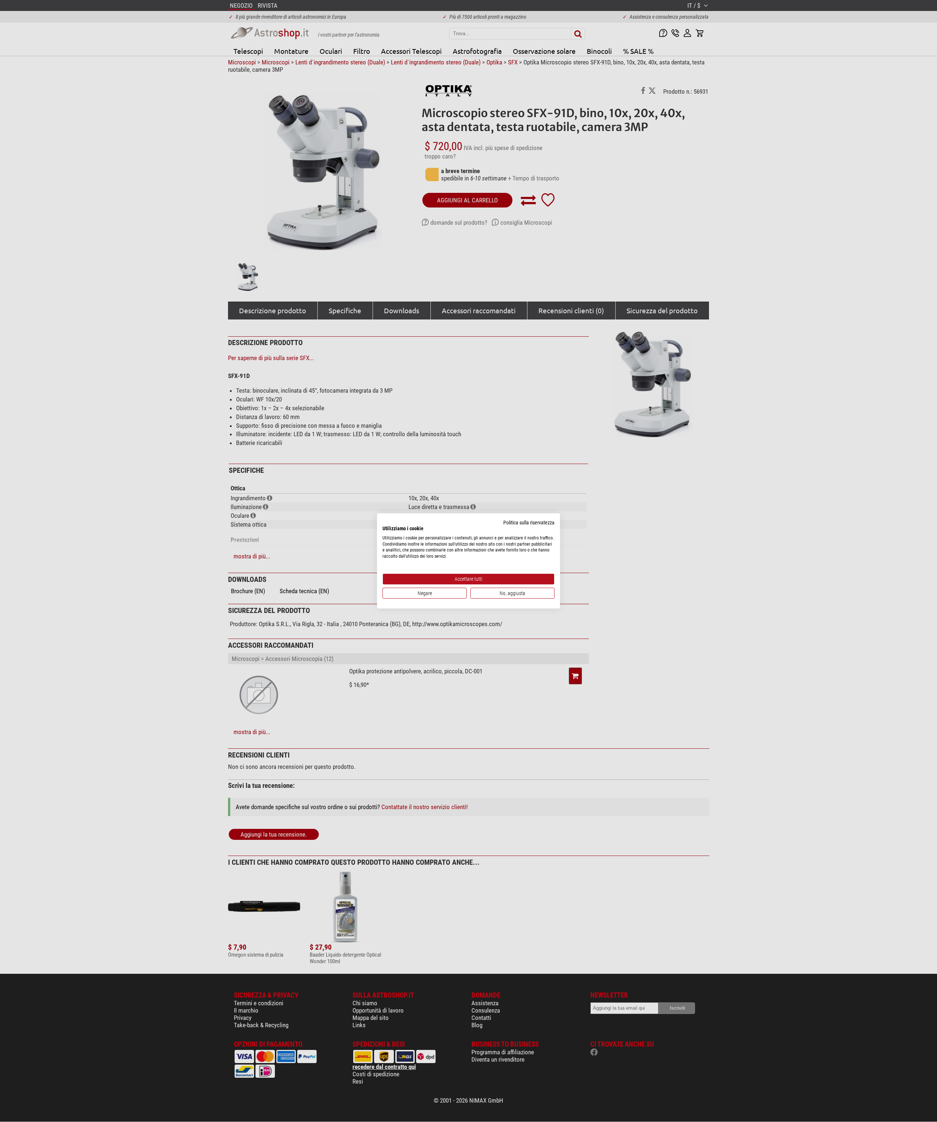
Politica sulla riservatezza (529, 523)
